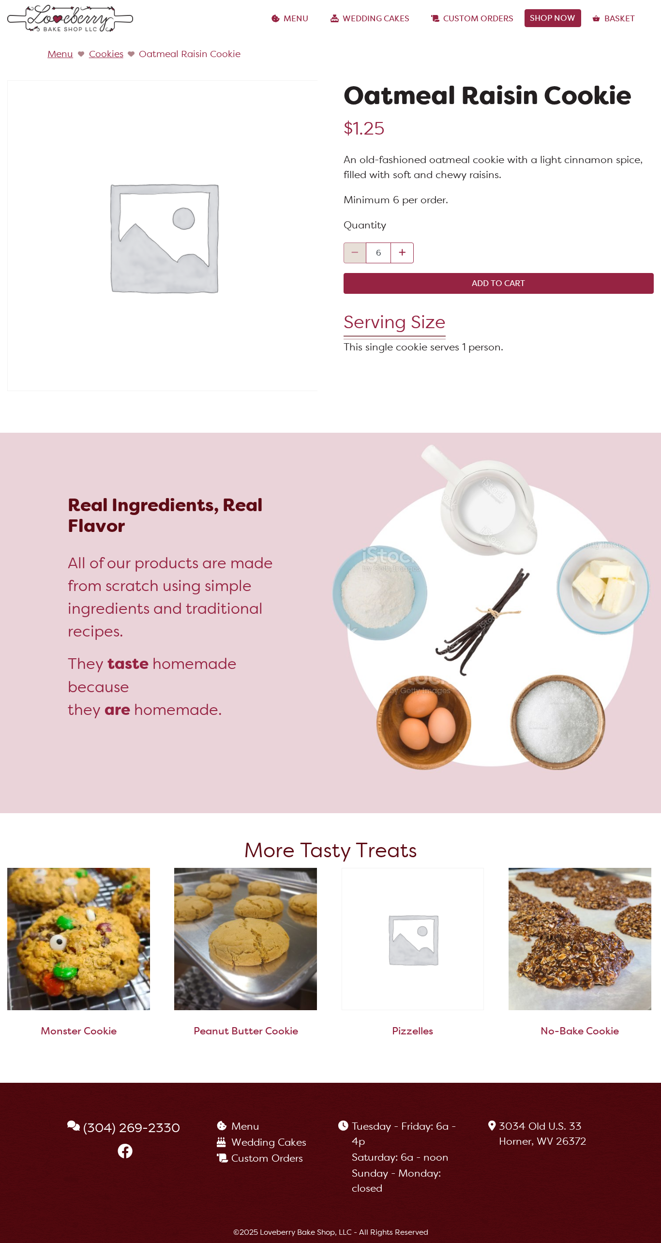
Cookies (106, 53)
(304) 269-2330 (131, 1128)
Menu (296, 18)
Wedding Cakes (376, 18)
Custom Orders (478, 18)
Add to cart (498, 283)
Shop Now (552, 18)
